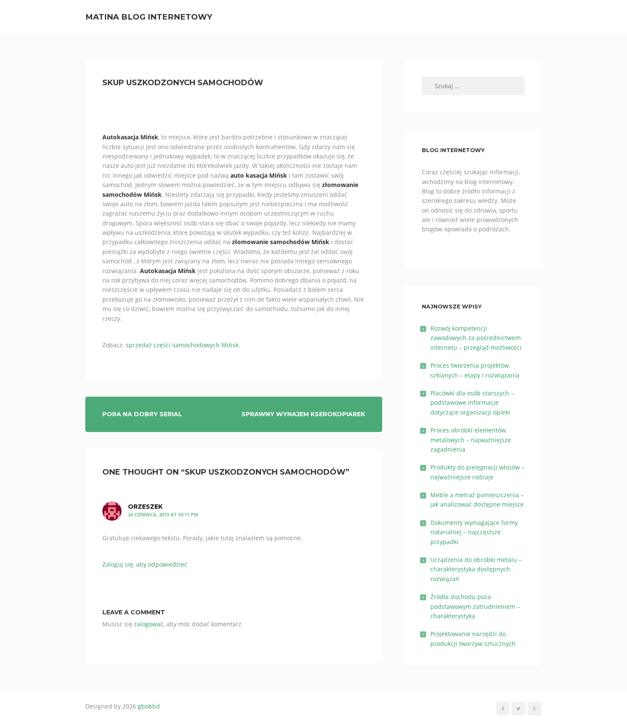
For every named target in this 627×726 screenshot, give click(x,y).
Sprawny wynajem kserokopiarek (303, 414)
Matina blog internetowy (148, 17)
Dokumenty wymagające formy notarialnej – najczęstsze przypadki (474, 532)
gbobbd (149, 706)
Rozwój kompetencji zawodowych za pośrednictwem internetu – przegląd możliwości (476, 337)
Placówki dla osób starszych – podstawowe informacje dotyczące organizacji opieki (472, 402)
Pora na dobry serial (142, 414)
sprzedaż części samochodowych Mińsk (182, 345)
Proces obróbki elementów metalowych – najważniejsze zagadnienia (470, 439)
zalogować (148, 624)
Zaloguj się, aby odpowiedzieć (144, 564)
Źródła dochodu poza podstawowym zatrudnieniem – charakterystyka (475, 606)
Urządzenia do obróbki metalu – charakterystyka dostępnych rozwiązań (476, 569)
